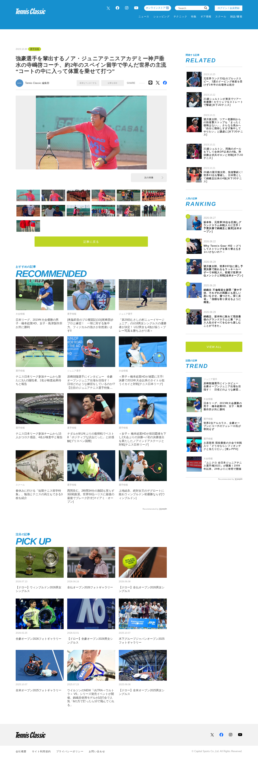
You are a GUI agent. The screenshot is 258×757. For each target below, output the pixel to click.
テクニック (180, 16)
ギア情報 (206, 16)
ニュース (143, 16)
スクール (220, 16)
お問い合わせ (97, 751)
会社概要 (21, 751)
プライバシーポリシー (69, 751)
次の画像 (148, 177)
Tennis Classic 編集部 (37, 83)
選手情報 (34, 49)
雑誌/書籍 (236, 16)
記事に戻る (91, 241)
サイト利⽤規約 (41, 751)
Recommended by (150, 509)
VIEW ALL (214, 346)
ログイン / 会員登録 (228, 8)
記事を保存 (112, 83)
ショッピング (161, 16)
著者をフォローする (88, 83)
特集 (194, 16)
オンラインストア (155, 7)
